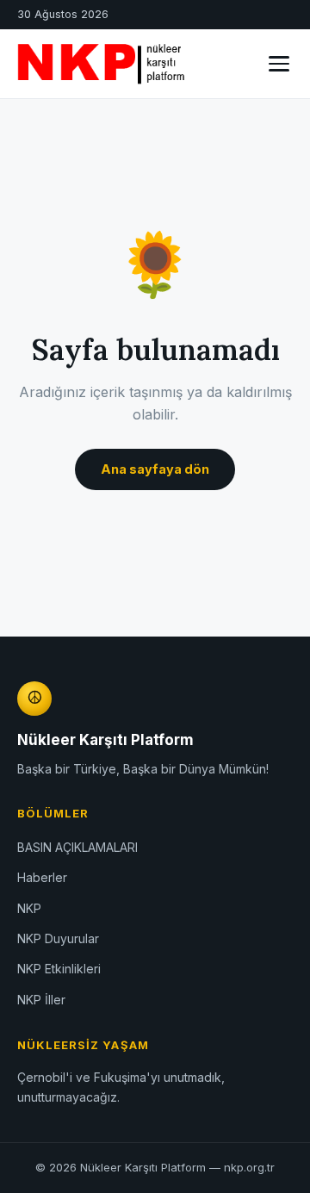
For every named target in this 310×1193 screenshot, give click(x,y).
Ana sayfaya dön (155, 469)
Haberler (42, 877)
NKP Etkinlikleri (59, 968)
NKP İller (41, 999)
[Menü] (279, 63)
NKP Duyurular (58, 938)
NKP (29, 908)
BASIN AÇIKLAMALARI (77, 847)
